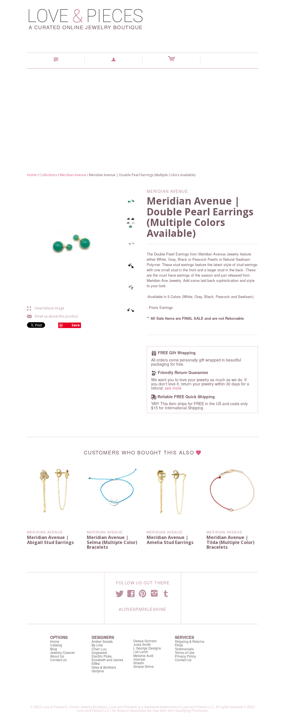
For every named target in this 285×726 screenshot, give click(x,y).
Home (32, 175)
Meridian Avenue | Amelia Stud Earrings (170, 539)
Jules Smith (142, 644)
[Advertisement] (142, 110)
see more (173, 388)
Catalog (56, 645)
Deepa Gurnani (145, 640)
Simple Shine (143, 666)
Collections (48, 175)
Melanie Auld (143, 655)
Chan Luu (99, 648)
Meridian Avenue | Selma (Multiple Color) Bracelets (112, 542)
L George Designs (147, 648)
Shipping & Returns (189, 641)
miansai (139, 659)
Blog (53, 648)
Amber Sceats (102, 641)
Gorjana (98, 670)
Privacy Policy (185, 656)
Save (76, 325)
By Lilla (97, 645)
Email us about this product (52, 316)
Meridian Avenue (73, 175)
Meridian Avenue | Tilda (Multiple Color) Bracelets (230, 542)
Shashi (138, 662)
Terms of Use (185, 652)
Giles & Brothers (104, 667)
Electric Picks (102, 656)
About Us (57, 656)
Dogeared (99, 652)
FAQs (179, 645)
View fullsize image (45, 308)
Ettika (96, 663)
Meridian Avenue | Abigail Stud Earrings (50, 539)
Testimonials (184, 648)
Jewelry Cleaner (62, 652)
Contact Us (58, 659)
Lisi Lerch (140, 651)
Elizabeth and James (107, 659)
